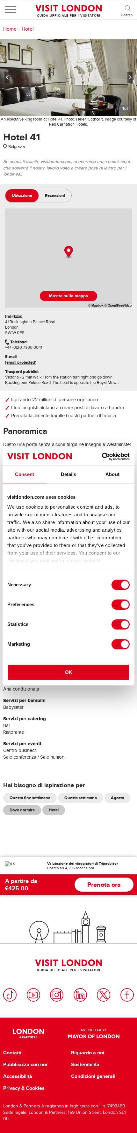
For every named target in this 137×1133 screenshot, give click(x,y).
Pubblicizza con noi (25, 1064)
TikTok (10, 995)
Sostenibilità (85, 1064)
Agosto (117, 798)
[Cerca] (127, 9)
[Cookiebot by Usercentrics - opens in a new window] (102, 456)
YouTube (33, 995)
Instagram (56, 995)
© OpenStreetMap (118, 305)
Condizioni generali (93, 1076)
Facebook (127, 995)
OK (68, 672)
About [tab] (112, 474)
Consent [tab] (24, 474)
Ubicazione (22, 195)
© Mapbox (96, 305)
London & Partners (29, 1033)
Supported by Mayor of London (93, 1033)
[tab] (22, 195)
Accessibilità (17, 1076)
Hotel (28, 29)
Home (10, 29)
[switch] (121, 604)
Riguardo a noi (87, 1053)
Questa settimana (80, 798)
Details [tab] (68, 474)
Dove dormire (22, 810)
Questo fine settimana (30, 798)
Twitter (103, 995)
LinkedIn (80, 995)
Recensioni (55, 195)
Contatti (12, 1053)
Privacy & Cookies (24, 1088)
